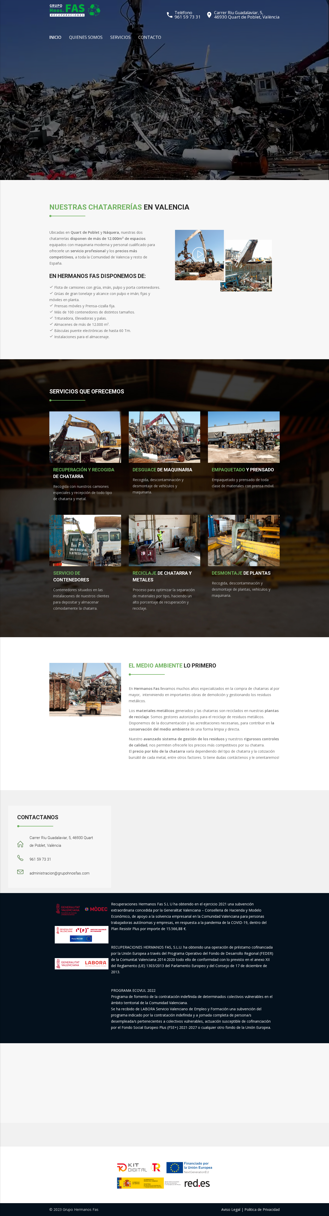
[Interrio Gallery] (199, 259)
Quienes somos (86, 37)
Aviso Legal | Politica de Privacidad (250, 1209)
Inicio (55, 37)
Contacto (149, 37)
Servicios (120, 37)
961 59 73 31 (188, 17)
